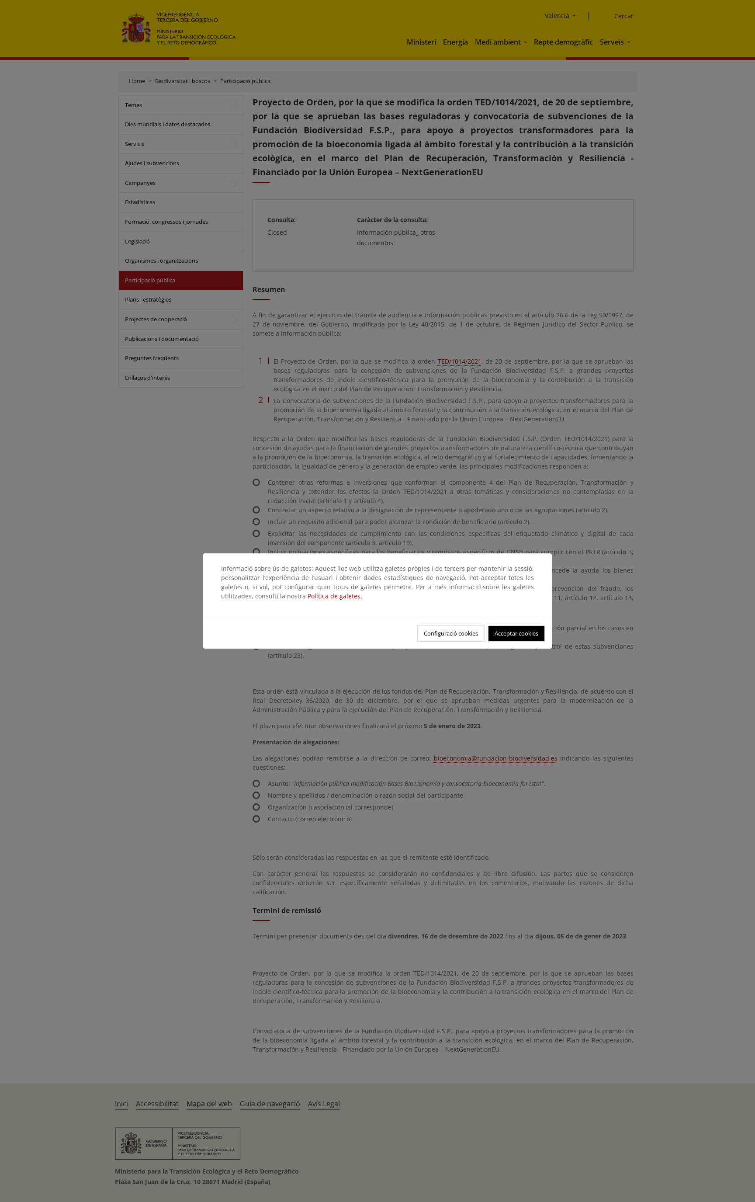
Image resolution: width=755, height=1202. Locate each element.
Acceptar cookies (516, 633)
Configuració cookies (451, 633)
